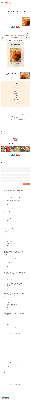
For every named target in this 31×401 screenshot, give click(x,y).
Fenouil (14, 15)
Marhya (5, 327)
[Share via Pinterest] (17, 27)
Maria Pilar (5, 376)
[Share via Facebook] (12, 27)
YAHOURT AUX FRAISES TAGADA (25, 158)
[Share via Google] (19, 27)
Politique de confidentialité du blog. (21, 398)
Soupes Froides (18, 15)
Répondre (20, 214)
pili (4, 369)
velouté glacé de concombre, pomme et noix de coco (21, 35)
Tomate (21, 15)
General (12, 15)
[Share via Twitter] (14, 27)
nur (4, 346)
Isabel (4, 223)
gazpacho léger (10, 35)
